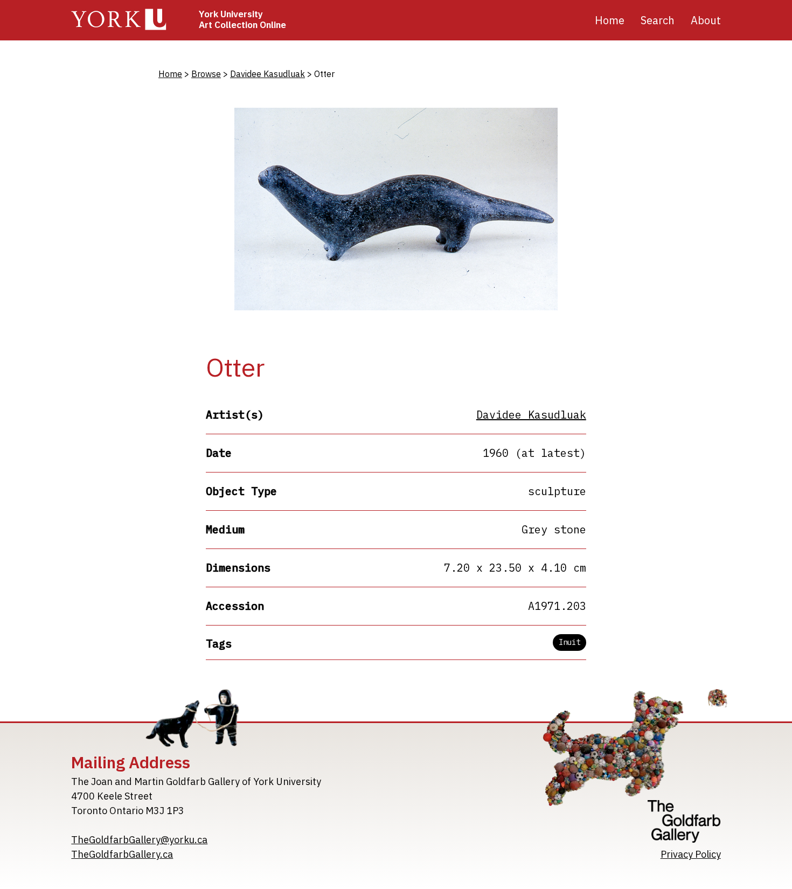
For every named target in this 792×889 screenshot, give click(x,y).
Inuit (569, 642)
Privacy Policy (691, 854)
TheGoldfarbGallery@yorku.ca (139, 840)
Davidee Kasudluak (267, 73)
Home (609, 20)
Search (658, 20)
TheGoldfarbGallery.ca (122, 854)
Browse (206, 73)
